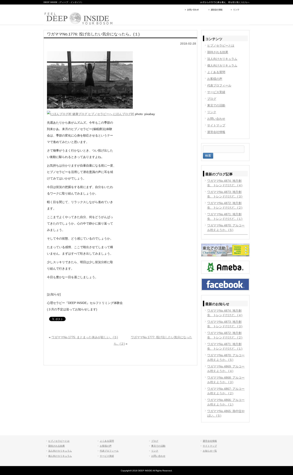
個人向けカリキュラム (222, 65)
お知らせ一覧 (210, 450)
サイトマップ (216, 125)
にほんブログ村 (123, 114)
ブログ (211, 98)
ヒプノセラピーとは (220, 45)
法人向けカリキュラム (222, 59)
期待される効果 (217, 52)
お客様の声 (214, 78)
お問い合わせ (196, 10)
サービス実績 (216, 92)
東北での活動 (216, 105)
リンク (239, 10)
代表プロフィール (219, 85)
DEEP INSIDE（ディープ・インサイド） (63, 2)
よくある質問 (216, 72)
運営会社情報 (219, 10)
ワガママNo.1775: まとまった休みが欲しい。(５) (84, 337)
